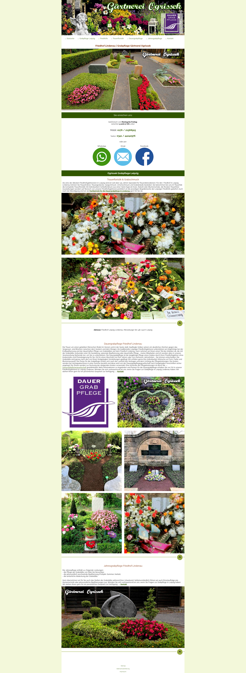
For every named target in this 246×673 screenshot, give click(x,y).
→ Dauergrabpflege (135, 38)
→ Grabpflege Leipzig (86, 38)
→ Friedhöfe (103, 38)
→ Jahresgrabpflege (154, 38)
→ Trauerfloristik (117, 38)
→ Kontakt (169, 38)
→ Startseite (69, 38)
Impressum (123, 671)
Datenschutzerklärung (123, 668)
